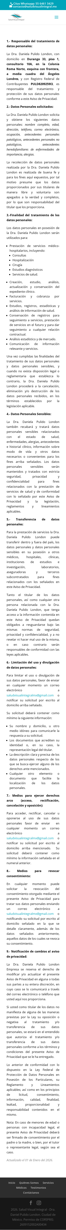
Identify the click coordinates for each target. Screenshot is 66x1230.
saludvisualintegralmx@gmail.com (30, 838)
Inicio (11, 1182)
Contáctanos (31, 1192)
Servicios (48, 1182)
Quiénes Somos (29, 1182)
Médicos (21, 1187)
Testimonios (38, 1187)
